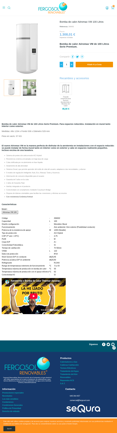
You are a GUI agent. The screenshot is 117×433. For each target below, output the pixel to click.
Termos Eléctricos (68, 368)
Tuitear (77, 56)
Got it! (9, 429)
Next (52, 49)
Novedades (7, 396)
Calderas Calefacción (69, 365)
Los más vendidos (10, 399)
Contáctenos (7, 402)
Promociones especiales (13, 393)
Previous (7, 49)
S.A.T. (62, 383)
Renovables (65, 377)
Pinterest (82, 56)
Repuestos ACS (67, 380)
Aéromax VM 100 (10, 212)
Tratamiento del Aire (68, 374)
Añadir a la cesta (94, 64)
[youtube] (113, 344)
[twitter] (108, 344)
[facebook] (103, 344)
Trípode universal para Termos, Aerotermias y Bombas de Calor (66, 101)
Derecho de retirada (10, 411)
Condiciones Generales (12, 405)
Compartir (72, 56)
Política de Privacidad (11, 408)
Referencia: (64, 26)
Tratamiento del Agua (69, 371)
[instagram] (114, 348)
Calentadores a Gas (68, 362)
